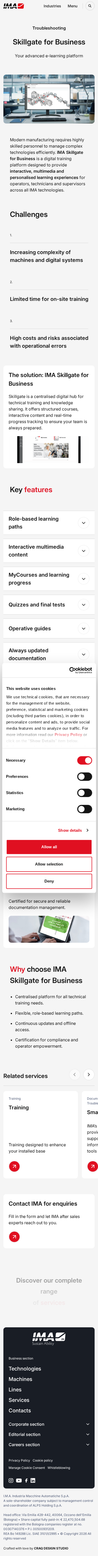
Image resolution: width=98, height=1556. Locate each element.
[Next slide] (89, 1074)
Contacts (20, 1410)
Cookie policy (43, 1460)
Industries (52, 6)
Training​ (19, 1107)
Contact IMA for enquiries (43, 1203)
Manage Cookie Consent (27, 1468)
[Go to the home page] (13, 6)
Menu (72, 6)
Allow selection (49, 864)
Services (19, 1400)
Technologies (25, 1369)
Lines (15, 1389)
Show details (70, 830)
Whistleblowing (59, 1468)
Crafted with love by (35, 1548)
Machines (20, 1379)
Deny (49, 881)
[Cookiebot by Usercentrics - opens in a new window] (70, 670)
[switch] (84, 776)
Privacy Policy (68, 734)
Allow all (49, 847)
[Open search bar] (90, 5)
